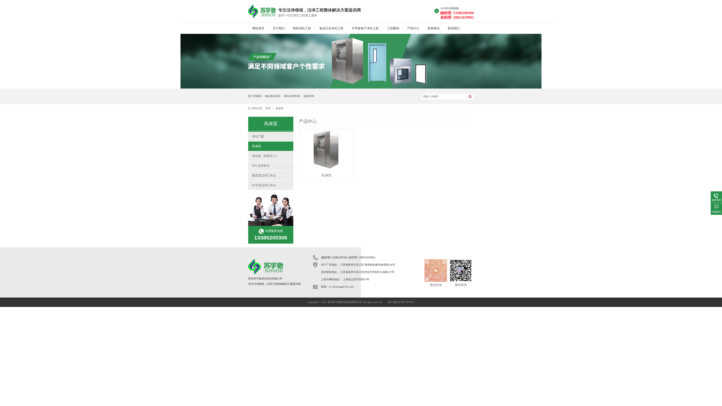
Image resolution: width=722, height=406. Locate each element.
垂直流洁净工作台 (264, 175)
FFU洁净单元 (261, 165)
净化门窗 (258, 136)
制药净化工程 (302, 28)
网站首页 (258, 28)
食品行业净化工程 (331, 28)
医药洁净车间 (292, 96)
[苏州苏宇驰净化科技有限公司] (361, 87)
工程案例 (393, 28)
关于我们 (279, 28)
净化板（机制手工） (265, 156)
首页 (268, 108)
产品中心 (413, 28)
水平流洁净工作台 (264, 185)
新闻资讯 (434, 28)
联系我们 (454, 28)
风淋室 (280, 108)
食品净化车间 (273, 96)
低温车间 (308, 96)
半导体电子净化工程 (365, 28)
